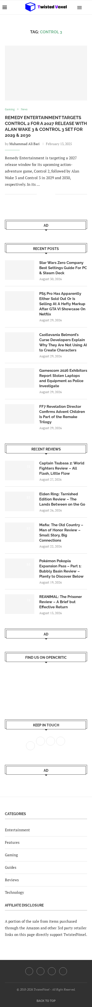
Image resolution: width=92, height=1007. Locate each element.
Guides (10, 867)
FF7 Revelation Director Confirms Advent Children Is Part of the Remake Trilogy (62, 414)
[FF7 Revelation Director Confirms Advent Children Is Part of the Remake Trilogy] (19, 414)
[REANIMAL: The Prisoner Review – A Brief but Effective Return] (19, 604)
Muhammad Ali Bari (24, 143)
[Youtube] (52, 971)
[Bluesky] (63, 971)
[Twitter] (40, 971)
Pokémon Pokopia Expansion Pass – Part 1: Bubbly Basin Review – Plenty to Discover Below (61, 569)
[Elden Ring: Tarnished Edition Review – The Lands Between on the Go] (19, 501)
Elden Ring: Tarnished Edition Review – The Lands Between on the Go (62, 499)
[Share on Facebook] (44, 194)
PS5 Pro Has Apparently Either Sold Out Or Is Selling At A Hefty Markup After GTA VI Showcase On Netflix (62, 303)
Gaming (11, 854)
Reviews (12, 879)
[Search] (87, 7)
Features (12, 842)
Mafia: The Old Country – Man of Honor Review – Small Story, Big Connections (61, 533)
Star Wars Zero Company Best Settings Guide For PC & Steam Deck (63, 268)
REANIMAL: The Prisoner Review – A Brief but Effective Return (60, 602)
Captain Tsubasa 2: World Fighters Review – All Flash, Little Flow (61, 468)
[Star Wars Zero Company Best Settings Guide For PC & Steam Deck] (19, 270)
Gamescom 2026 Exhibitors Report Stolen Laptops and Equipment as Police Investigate (63, 378)
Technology (14, 892)
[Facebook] (29, 971)
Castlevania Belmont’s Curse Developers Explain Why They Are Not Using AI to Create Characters (63, 342)
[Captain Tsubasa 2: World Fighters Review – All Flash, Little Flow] (19, 470)
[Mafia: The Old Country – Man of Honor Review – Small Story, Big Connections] (19, 532)
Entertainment (17, 829)
